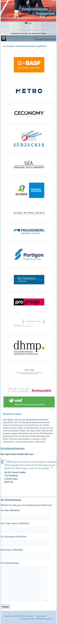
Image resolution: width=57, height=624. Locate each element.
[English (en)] (30, 23)
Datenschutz (41, 616)
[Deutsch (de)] (26, 23)
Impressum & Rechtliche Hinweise (19, 616)
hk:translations (28, 28)
